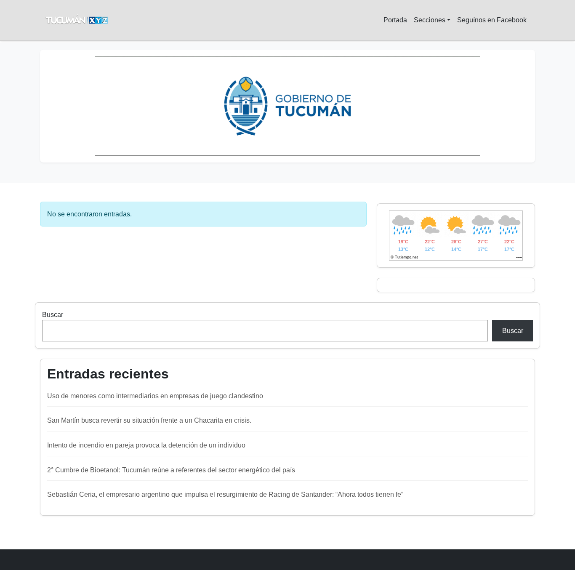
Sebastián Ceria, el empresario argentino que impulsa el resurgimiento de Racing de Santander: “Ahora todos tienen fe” (225, 494)
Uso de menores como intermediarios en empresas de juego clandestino (155, 396)
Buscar (52, 314)
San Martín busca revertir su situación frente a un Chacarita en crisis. (149, 420)
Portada (395, 20)
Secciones (429, 20)
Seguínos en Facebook (492, 20)
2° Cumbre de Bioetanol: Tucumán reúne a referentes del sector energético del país (171, 470)
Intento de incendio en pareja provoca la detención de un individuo (146, 445)
